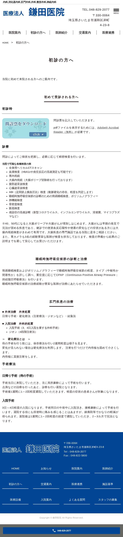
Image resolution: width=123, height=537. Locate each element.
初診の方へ (38, 32)
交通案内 (85, 32)
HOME (5, 43)
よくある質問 (77, 499)
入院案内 (46, 499)
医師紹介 (62, 32)
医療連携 (108, 32)
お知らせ (46, 468)
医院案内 (15, 32)
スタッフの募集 (107, 499)
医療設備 (15, 499)
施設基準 (107, 484)
